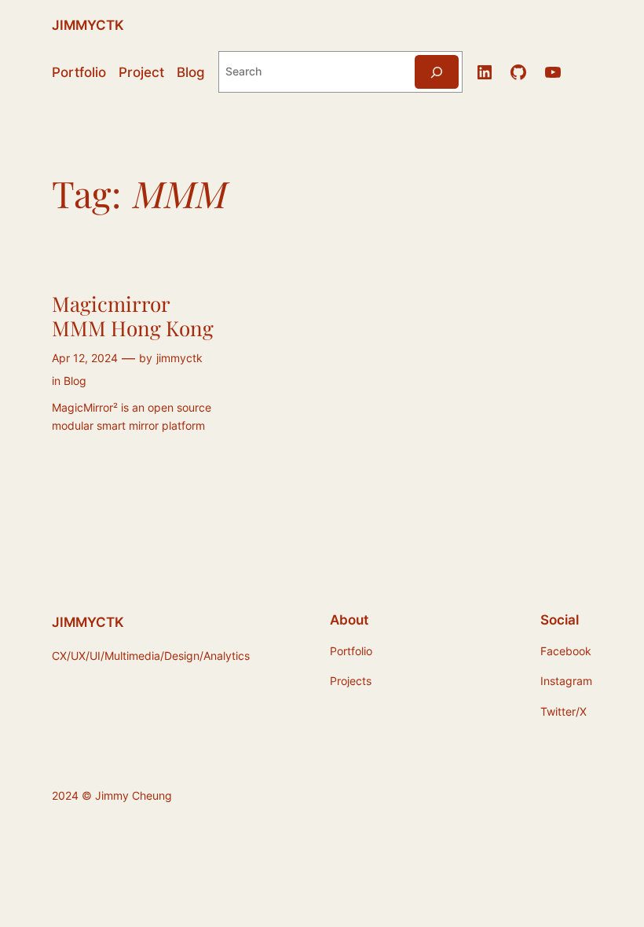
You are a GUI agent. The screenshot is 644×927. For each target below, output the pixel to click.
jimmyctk (179, 358)
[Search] (437, 72)
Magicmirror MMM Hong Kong (133, 316)
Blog (75, 380)
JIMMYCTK (88, 25)
